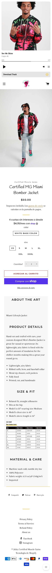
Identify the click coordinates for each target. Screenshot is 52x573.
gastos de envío (35, 205)
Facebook (27, 538)
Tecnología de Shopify (26, 553)
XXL (21, 254)
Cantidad (18, 264)
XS (12, 248)
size (26, 242)
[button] (4, 66)
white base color (26, 233)
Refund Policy (26, 528)
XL (39, 248)
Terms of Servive (26, 523)
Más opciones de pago (26, 288)
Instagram (27, 543)
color (26, 227)
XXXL (30, 254)
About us (26, 532)
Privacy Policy (26, 519)
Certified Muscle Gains (29, 549)
